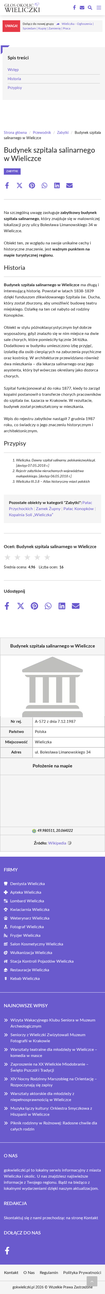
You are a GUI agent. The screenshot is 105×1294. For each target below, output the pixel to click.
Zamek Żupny (48, 509)
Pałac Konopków (78, 509)
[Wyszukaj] (90, 8)
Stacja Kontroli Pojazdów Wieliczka (42, 961)
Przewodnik (42, 133)
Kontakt (91, 1218)
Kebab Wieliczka (25, 979)
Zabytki (63, 133)
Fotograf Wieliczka (27, 927)
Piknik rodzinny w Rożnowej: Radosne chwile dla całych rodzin (53, 1126)
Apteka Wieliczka (25, 892)
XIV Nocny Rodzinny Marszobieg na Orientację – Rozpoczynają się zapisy (53, 1082)
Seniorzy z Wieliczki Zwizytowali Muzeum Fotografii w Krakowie (47, 1038)
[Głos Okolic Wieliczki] (21, 7)
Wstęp (13, 70)
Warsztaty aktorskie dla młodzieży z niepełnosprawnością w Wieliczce (42, 1097)
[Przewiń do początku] (92, 1281)
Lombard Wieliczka (27, 901)
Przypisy (15, 88)
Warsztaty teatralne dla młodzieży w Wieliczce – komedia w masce (53, 1053)
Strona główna (15, 133)
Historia (14, 79)
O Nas (29, 1273)
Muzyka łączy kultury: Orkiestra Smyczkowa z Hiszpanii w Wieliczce (51, 1111)
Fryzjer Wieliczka (25, 935)
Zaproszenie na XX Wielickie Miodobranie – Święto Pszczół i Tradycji (49, 1067)
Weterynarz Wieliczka (29, 918)
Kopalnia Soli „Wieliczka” (31, 515)
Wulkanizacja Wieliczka (31, 953)
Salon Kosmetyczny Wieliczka (36, 944)
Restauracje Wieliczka (29, 970)
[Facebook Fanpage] (74, 7)
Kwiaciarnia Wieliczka (29, 910)
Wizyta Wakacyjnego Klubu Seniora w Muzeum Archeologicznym (52, 1023)
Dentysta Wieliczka (27, 884)
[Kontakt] (81, 7)
